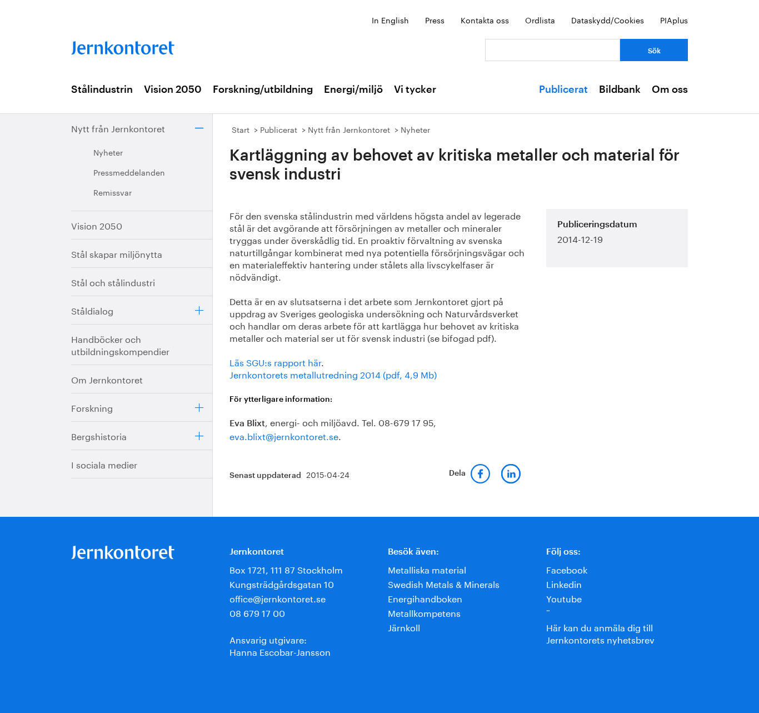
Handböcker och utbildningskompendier (120, 344)
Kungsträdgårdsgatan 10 (281, 583)
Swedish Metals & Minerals (444, 583)
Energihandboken (425, 598)
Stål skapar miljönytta (116, 253)
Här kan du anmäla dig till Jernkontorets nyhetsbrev (600, 633)
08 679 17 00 (257, 612)
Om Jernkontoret (107, 379)
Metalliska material (427, 569)
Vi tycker (415, 89)
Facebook (566, 569)
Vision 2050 (173, 89)
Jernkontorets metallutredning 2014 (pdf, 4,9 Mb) (333, 374)
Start (240, 129)
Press (435, 19)
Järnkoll (404, 627)
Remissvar (112, 192)
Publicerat (563, 89)
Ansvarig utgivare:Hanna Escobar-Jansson (280, 645)
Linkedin (564, 583)
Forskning (92, 407)
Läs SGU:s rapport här (275, 361)
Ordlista (540, 19)
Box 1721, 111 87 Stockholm (286, 569)
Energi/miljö (353, 89)
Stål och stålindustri (113, 281)
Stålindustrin (102, 89)
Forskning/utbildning (263, 89)
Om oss (670, 89)
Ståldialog (92, 310)
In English (390, 19)
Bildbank (620, 89)
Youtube (564, 598)
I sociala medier (104, 464)
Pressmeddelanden (129, 172)
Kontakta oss (485, 19)
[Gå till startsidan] (122, 45)
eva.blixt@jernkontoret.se (283, 435)
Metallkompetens (424, 612)
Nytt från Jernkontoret (118, 127)
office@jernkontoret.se (277, 598)
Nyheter (108, 152)
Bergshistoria (99, 435)
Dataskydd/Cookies (607, 19)
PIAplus (674, 19)
